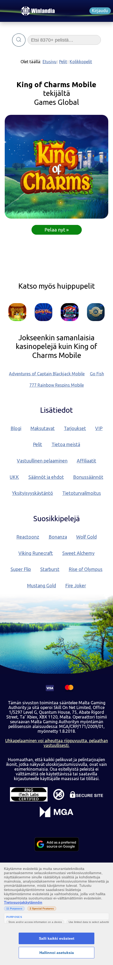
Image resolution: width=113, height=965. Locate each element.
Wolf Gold (86, 536)
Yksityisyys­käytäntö (32, 493)
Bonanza (58, 536)
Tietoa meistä (66, 444)
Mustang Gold (41, 585)
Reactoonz (27, 536)
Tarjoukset (75, 428)
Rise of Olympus (85, 569)
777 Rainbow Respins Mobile (56, 385)
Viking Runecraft (35, 553)
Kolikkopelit (81, 61)
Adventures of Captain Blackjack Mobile (47, 373)
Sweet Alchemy (78, 553)
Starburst (49, 569)
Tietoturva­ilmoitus (81, 493)
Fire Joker (75, 585)
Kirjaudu (100, 10)
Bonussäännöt (88, 477)
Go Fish (97, 373)
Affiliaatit (86, 460)
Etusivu (49, 61)
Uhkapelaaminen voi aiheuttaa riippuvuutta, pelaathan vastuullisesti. (56, 743)
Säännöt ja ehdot (46, 477)
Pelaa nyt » (56, 230)
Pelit (63, 61)
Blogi (16, 428)
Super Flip (21, 569)
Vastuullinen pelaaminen (42, 460)
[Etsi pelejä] (18, 40)
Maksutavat (42, 428)
